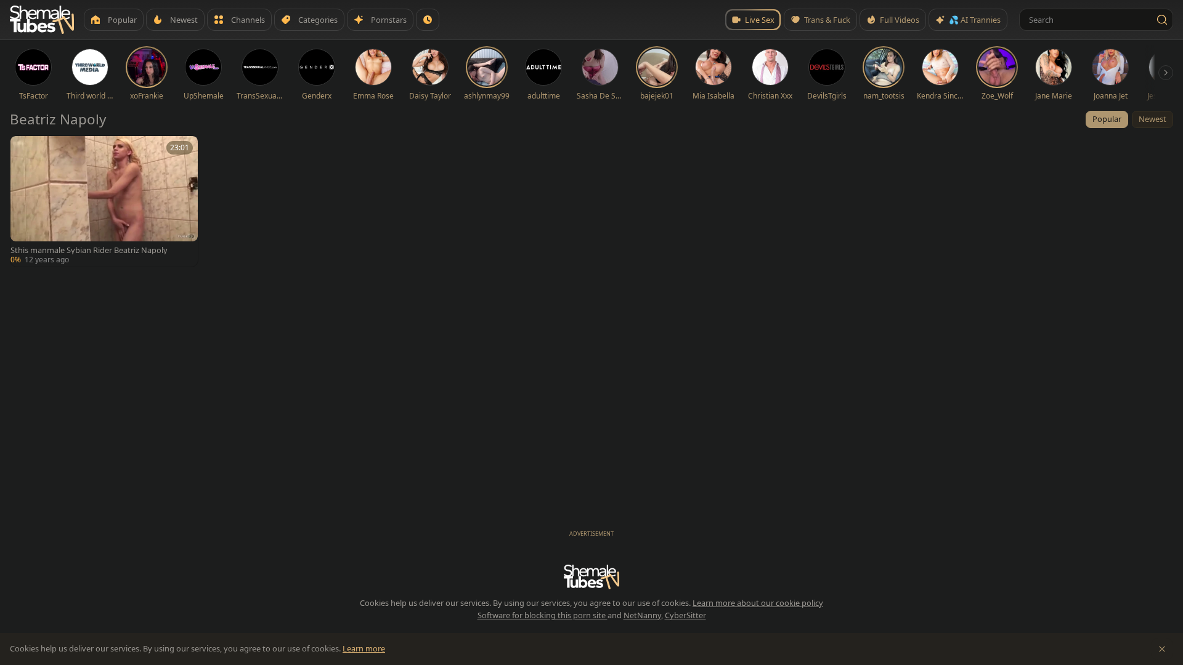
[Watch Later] (427, 20)
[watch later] (24, 149)
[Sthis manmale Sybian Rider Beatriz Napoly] (104, 201)
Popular (1106, 118)
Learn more (364, 648)
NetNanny (642, 615)
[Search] (1162, 19)
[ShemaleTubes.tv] (42, 20)
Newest (1152, 118)
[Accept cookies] (1162, 649)
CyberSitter (685, 615)
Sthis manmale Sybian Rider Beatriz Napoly (89, 250)
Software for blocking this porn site (543, 615)
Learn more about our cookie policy (758, 602)
